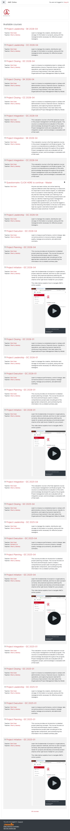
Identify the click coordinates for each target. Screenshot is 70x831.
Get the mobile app (10, 828)
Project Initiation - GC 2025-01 (20, 739)
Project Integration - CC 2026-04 (22, 160)
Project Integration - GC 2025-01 (21, 646)
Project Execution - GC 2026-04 (21, 231)
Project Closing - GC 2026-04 (20, 61)
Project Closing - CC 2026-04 (20, 97)
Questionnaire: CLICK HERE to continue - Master (29, 182)
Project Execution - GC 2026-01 (21, 373)
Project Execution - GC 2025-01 (21, 703)
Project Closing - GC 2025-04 (20, 504)
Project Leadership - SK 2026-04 (22, 29)
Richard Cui (14, 544)
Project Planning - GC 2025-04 (21, 554)
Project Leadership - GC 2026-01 (22, 357)
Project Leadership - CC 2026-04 (22, 45)
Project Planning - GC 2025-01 (20, 719)
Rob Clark (13, 33)
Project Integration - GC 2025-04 (22, 482)
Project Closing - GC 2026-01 (20, 339)
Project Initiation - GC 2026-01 (20, 410)
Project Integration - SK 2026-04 (21, 138)
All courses (35, 811)
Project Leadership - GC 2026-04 (22, 215)
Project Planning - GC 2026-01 (20, 390)
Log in (66, 2)
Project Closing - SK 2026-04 (20, 79)
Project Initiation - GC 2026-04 (21, 267)
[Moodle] (9, 824)
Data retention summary (11, 826)
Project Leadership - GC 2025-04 (22, 522)
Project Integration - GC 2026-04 (22, 116)
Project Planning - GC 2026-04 (21, 247)
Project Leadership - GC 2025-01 (22, 687)
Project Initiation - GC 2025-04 (21, 575)
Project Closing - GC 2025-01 (20, 669)
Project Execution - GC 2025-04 (21, 538)
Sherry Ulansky (15, 35)
